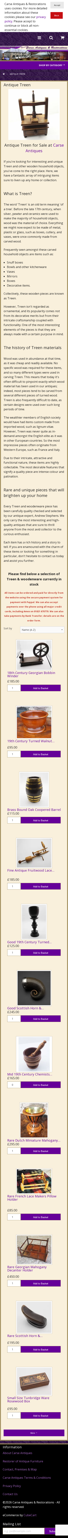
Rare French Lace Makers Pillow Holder (31, 1198)
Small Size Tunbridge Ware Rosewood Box (28, 1399)
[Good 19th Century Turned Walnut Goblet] (34, 922)
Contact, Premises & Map (20, 1469)
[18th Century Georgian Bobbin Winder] (34, 655)
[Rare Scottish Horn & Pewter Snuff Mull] (34, 1317)
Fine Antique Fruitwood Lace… (30, 870)
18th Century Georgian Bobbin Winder (31, 674)
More (33, 1432)
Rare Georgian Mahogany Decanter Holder (27, 1268)
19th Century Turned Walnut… (31, 741)
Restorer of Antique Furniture (23, 1461)
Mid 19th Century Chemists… (29, 1074)
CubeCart (30, 1515)
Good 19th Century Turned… (29, 942)
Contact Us (10, 1494)
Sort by (8, 628)
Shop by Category (51, 65)
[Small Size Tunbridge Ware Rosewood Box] (34, 1381)
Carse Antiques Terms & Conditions (27, 1478)
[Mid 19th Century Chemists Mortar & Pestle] (34, 1054)
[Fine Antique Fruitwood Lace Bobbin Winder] (34, 853)
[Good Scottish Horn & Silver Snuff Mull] (34, 988)
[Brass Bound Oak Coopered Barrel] (34, 789)
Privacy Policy (12, 1486)
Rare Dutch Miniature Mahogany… (33, 1140)
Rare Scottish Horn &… (25, 1336)
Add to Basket (40, 688)
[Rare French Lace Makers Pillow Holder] (34, 1181)
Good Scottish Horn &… (25, 1008)
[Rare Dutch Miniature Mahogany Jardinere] (34, 1120)
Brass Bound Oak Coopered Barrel (34, 809)
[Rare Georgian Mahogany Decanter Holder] (34, 1249)
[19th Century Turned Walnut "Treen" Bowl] (34, 722)
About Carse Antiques (17, 1453)
